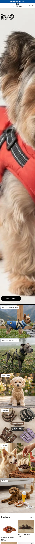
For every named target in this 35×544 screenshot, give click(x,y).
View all (32, 517)
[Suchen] (5, 5)
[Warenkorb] (33, 5)
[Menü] (2, 5)
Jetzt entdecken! (11, 298)
